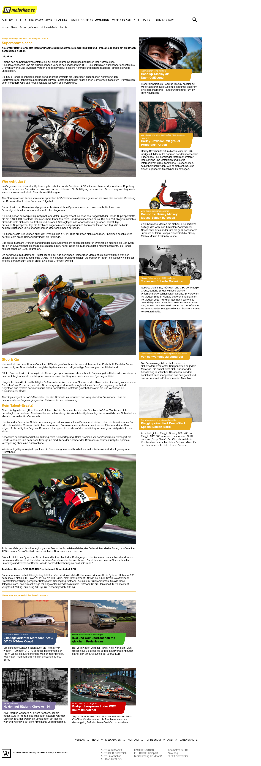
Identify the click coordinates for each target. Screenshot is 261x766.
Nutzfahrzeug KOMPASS (148, 756)
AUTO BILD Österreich (114, 753)
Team (95, 740)
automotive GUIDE (178, 750)
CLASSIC (61, 20)
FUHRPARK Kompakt (146, 753)
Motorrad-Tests (48, 27)
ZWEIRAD (102, 20)
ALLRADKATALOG (111, 759)
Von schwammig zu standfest (162, 357)
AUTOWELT (10, 20)
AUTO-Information (111, 756)
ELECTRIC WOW (31, 20)
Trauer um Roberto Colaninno (162, 281)
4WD (48, 20)
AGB (170, 740)
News (14, 27)
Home (5, 27)
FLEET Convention (178, 756)
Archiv (63, 27)
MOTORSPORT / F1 (125, 20)
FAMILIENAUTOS (81, 20)
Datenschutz (188, 740)
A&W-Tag (173, 753)
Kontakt (133, 740)
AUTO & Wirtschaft (111, 750)
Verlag (80, 740)
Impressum (153, 740)
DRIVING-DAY (164, 20)
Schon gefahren (29, 27)
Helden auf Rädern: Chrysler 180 (27, 706)
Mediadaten (113, 740)
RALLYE (147, 20)
